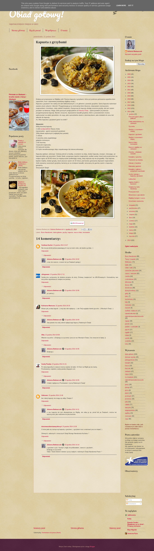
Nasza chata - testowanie (133, 143)
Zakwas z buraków (135, 163)
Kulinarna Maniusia (48, 305)
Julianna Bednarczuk (54, 259)
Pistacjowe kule (134, 192)
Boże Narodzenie (46, 232)
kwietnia (132, 227)
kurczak (127, 368)
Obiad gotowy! (36, 14)
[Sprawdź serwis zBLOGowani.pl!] (77, 223)
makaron (128, 371)
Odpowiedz (45, 251)
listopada (132, 205)
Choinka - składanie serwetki (135, 153)
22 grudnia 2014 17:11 (57, 274)
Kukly (129, 519)
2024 (129, 80)
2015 (129, 108)
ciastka (127, 276)
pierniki (127, 324)
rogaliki (127, 332)
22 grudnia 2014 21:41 (59, 364)
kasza (127, 365)
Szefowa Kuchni (47, 245)
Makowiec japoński (135, 166)
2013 (129, 240)
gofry (126, 293)
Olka (43, 335)
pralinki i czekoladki (131, 327)
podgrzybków (45, 129)
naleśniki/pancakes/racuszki (134, 316)
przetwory (128, 399)
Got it (130, 5)
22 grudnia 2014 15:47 (60, 245)
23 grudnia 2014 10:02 (72, 259)
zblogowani (45, 274)
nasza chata (78, 232)
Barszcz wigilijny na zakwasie (135, 148)
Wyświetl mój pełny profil (133, 54)
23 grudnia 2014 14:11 (72, 409)
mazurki (127, 308)
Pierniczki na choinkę (136, 160)
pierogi (127, 387)
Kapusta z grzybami (135, 134)
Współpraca (50, 30)
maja (131, 224)
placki (127, 393)
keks (126, 296)
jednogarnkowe (130, 360)
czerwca (132, 221)
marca (131, 230)
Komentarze (132, 504)
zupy (126, 419)
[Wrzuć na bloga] (84, 229)
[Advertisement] (77, 510)
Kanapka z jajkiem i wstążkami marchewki (137, 170)
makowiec (128, 305)
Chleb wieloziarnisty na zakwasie (136, 122)
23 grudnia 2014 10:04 (72, 320)
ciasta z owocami (130, 273)
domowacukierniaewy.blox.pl (51, 426)
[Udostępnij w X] (87, 229)
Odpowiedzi (47, 255)
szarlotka (128, 341)
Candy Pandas (46, 364)
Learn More (121, 5)
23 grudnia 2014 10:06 (72, 290)
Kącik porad (35, 30)
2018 (129, 99)
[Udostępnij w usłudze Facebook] (89, 229)
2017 (129, 102)
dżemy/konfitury (130, 290)
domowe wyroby (130, 357)
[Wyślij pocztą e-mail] (82, 229)
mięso (127, 374)
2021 (129, 90)
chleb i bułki (129, 268)
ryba (126, 402)
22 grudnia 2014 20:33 (63, 305)
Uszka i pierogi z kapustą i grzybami (136, 175)
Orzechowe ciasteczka (136, 201)
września (132, 211)
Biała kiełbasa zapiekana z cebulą (22, 163)
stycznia (132, 236)
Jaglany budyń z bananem (134, 183)
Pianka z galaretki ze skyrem (22, 142)
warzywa (128, 407)
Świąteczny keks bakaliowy (134, 187)
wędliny (127, 413)
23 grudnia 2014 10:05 (72, 349)
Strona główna (18, 30)
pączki (127, 329)
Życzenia (132, 126)
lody (126, 302)
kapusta (70, 232)
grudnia (131, 114)
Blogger (92, 546)
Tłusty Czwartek (130, 259)
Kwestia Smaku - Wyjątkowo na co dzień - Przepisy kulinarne (135, 524)
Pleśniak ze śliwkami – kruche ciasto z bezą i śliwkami (17, 97)
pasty (127, 384)
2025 (129, 77)
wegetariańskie (130, 410)
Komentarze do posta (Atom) (51, 532)
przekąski (128, 396)
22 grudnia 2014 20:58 (52, 335)
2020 (129, 93)
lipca (131, 217)
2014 (129, 111)
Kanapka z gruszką (135, 157)
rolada (127, 335)
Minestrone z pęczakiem (137, 195)
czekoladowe (129, 279)
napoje (127, 321)
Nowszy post (39, 528)
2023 (129, 83)
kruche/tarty (129, 299)
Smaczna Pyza (132, 533)
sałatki (127, 404)
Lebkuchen (132, 179)
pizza (127, 390)
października (133, 208)
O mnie (64, 30)
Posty (130, 500)
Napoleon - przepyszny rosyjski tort (22, 183)
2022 (129, 86)
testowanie (86, 232)
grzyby (65, 232)
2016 (129, 105)
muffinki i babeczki (131, 311)
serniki (127, 338)
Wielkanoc (128, 262)
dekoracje (128, 282)
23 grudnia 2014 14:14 (72, 445)
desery (127, 285)
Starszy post (115, 528)
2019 (129, 96)
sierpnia (132, 214)
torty (126, 344)
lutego (131, 233)
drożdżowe (128, 288)
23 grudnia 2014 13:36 (69, 426)
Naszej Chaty (83, 110)
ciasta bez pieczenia (131, 270)
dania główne (57, 232)
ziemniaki (128, 416)
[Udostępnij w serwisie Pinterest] (91, 229)
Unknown (44, 395)
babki (127, 265)
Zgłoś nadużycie (131, 246)
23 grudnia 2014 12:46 (56, 395)
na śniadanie (129, 377)
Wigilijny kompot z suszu (137, 198)
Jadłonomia (131, 515)
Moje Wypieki (132, 530)
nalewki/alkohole (130, 313)
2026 (129, 74)
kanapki (127, 363)
